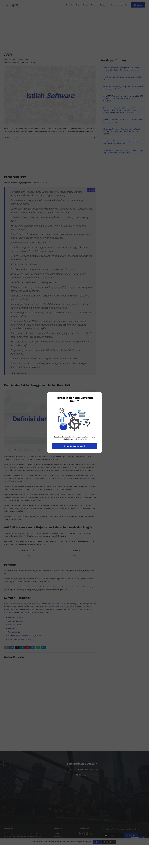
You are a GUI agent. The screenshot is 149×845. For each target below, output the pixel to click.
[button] (99, 394)
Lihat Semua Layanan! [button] (74, 446)
